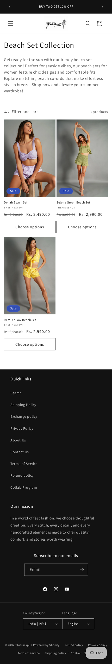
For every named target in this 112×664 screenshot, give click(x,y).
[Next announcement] (102, 7)
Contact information (85, 653)
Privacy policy (97, 645)
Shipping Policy (23, 404)
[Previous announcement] (9, 7)
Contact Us (19, 452)
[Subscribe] (82, 570)
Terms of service (29, 653)
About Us (18, 440)
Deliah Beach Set (16, 202)
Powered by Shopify (46, 645)
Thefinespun (23, 645)
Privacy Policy (21, 428)
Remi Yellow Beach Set (20, 320)
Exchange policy (23, 416)
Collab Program (23, 487)
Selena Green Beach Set (73, 202)
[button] (10, 23)
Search (16, 393)
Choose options (29, 226)
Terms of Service (24, 463)
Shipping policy (55, 653)
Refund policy (22, 475)
